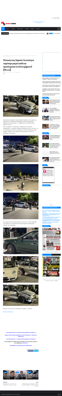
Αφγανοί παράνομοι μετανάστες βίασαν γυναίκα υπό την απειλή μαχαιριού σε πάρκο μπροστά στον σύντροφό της (9, 376)
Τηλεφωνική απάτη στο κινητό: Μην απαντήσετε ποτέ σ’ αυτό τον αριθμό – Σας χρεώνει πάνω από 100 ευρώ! (32, 376)
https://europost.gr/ (8, 311)
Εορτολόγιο (51, 204)
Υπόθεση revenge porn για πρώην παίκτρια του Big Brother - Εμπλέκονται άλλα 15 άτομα (51, 220)
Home (4, 55)
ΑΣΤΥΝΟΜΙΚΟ (20, 28)
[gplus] (59, 18)
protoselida (56, 252)
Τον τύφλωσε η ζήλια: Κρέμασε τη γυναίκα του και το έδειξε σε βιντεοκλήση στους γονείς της (51, 94)
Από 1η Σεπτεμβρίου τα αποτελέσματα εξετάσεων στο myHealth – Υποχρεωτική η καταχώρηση (21, 376)
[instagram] (57, 18)
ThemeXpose (17, 394)
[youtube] (55, 18)
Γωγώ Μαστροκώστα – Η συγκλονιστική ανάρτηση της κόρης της (21, 332)
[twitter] (54, 18)
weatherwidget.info (39, 22)
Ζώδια (53, 182)
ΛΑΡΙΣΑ (7, 28)
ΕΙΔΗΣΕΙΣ (13, 28)
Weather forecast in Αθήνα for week (39, 21)
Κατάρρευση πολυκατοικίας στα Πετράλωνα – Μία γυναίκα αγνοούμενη (50, 222)
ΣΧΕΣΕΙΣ (38, 28)
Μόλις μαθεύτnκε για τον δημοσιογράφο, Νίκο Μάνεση (54, 152)
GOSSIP (32, 28)
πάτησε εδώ (24, 343)
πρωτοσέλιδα (47, 252)
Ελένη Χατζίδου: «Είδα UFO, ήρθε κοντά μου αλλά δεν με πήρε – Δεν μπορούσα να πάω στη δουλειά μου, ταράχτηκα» (55, 145)
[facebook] (52, 18)
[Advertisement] (31, 8)
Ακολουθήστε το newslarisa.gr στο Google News (21, 345)
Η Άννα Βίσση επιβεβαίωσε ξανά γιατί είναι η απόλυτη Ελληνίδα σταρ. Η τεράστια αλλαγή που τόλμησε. (55, 137)
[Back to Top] (60, 394)
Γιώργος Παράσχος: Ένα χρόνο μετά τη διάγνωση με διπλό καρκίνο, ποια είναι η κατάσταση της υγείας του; (55, 159)
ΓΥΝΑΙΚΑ (27, 28)
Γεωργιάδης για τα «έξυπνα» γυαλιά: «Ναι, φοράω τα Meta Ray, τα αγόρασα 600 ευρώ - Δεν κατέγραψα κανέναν (51, 90)
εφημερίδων (52, 252)
